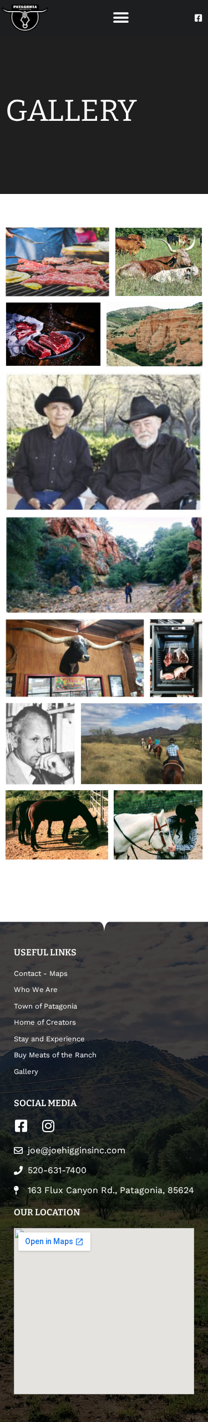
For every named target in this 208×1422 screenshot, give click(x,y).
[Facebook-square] (198, 18)
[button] (120, 18)
